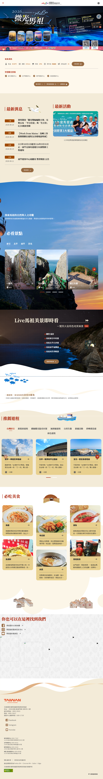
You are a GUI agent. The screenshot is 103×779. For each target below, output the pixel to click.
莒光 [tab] (30, 244)
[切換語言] (98, 3)
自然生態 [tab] (68, 429)
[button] (100, 27)
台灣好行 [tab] (11, 429)
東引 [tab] (8, 244)
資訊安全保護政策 (20, 760)
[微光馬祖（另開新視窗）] (51, 29)
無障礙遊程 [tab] (55, 429)
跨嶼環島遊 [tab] (91, 429)
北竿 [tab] (16, 244)
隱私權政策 (7, 760)
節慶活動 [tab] (79, 429)
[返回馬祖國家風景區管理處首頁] (51, 3)
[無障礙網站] (8, 770)
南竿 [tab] (23, 244)
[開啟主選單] (3, 3)
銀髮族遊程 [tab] (23, 429)
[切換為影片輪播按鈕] (8, 49)
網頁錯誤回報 (94, 774)
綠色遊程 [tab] (51, 433)
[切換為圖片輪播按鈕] (3, 49)
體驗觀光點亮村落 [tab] (39, 429)
